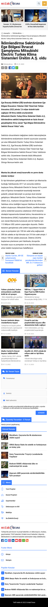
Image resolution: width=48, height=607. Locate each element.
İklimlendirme (17, 33)
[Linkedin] (13, 540)
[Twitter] (6, 540)
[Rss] (27, 540)
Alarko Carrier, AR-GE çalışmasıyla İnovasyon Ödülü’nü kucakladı (14, 259)
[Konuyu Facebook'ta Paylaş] (10, 67)
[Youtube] (16, 540)
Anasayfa (6, 33)
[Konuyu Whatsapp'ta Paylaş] (16, 67)
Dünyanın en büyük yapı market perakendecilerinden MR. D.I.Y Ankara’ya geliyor (34, 260)
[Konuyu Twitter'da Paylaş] (13, 67)
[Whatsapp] (23, 540)
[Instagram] (9, 540)
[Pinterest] (20, 540)
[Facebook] (2, 540)
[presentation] (3, 15)
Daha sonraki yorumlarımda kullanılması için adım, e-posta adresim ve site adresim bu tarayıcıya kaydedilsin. (24, 407)
